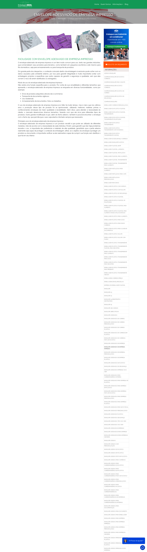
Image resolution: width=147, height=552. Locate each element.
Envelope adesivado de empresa (114, 343)
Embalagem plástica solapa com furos (115, 238)
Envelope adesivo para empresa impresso (114, 522)
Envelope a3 (108, 292)
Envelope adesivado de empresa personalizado (114, 353)
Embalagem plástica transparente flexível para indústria (115, 247)
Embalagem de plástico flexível (114, 108)
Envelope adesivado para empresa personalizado (115, 397)
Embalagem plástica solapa (113, 234)
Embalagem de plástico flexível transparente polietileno (114, 118)
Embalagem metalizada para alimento (113, 169)
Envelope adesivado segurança (114, 417)
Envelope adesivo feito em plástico (115, 456)
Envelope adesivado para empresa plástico (115, 402)
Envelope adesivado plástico (113, 414)
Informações (117, 4)
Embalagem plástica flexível (113, 197)
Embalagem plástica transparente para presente (115, 268)
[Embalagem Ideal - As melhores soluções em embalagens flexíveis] (25, 4)
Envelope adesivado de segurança (115, 366)
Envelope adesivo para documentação (111, 506)
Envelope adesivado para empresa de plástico (116, 381)
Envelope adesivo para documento (115, 511)
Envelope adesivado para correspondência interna (112, 376)
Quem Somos (106, 4)
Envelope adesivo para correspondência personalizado (115, 480)
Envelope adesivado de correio (114, 318)
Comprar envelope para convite (114, 82)
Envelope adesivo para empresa (114, 518)
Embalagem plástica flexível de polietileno (114, 201)
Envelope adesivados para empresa (115, 431)
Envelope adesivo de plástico (113, 449)
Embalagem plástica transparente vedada (115, 273)
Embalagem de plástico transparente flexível (112, 134)
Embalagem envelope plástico (114, 142)
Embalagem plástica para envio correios (114, 224)
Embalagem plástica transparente (115, 242)
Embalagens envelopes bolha (114, 281)
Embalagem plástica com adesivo (115, 186)
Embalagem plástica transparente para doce (115, 257)
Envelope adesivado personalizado (115, 410)
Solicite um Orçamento (117, 64)
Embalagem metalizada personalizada (112, 178)
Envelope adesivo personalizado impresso (115, 549)
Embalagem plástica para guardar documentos (115, 229)
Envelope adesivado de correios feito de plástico (114, 339)
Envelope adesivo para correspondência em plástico (114, 469)
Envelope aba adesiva (111, 308)
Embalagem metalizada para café (115, 174)
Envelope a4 (108, 295)
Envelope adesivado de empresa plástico (114, 358)
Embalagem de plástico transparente (112, 123)
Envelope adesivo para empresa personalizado (114, 528)
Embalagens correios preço (113, 278)
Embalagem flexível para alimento (115, 156)
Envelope (107, 288)
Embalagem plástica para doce (114, 220)
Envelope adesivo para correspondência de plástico (114, 464)
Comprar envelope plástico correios (113, 86)
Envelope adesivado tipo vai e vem (115, 421)
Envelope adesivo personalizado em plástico (116, 544)
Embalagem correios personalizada (116, 105)
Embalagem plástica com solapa (115, 190)
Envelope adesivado (110, 315)
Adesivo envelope (110, 73)
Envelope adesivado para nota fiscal (116, 407)
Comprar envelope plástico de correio (114, 92)
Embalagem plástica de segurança (115, 193)
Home (97, 4)
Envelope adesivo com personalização (111, 445)
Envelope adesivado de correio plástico (114, 328)
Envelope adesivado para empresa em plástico (115, 386)
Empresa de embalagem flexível (114, 285)
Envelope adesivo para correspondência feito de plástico (115, 475)
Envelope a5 (108, 304)
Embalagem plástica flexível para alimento (115, 206)
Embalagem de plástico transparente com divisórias (113, 129)
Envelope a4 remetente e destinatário (112, 300)
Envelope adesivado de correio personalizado (114, 323)
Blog (126, 4)
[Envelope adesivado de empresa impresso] (30, 41)
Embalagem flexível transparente (115, 160)
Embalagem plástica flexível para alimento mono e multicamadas (115, 211)
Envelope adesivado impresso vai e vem (115, 370)
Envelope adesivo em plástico (114, 453)
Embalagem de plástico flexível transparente (114, 113)
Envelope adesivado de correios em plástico (115, 333)
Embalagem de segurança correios (116, 138)
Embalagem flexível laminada (114, 149)
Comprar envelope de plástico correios (114, 77)
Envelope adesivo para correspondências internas (113, 501)
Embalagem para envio (111, 182)
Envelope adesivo (110, 440)
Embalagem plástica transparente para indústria (115, 263)
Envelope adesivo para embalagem (115, 514)
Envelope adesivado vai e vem (113, 424)
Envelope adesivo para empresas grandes (114, 533)
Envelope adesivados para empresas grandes (116, 436)
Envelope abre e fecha (111, 311)
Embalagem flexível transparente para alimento (115, 164)
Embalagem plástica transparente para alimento (115, 252)
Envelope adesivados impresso (114, 428)
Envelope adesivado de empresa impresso (114, 347)
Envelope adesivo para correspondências (111, 491)
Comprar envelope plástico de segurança (114, 97)
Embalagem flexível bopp (112, 145)
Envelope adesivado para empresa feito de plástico (115, 392)
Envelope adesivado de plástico (114, 363)
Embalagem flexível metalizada (114, 153)
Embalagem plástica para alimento (115, 216)
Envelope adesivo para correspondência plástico (113, 485)
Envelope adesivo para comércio (115, 460)
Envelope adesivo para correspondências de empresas (114, 496)
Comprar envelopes (110, 101)
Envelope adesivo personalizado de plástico (116, 538)
